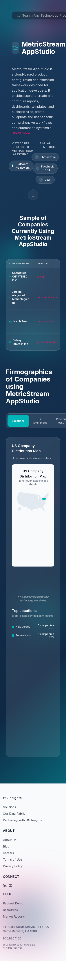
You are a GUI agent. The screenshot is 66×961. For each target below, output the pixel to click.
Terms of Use (12, 859)
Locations (18, 420)
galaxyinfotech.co (47, 342)
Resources (10, 910)
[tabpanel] (33, 597)
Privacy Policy (13, 866)
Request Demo (13, 903)
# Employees (40, 420)
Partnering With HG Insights (22, 820)
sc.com (41, 276)
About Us (9, 840)
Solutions (9, 807)
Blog (6, 846)
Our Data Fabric (14, 813)
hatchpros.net (45, 321)
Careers (8, 853)
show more (21, 133)
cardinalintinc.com (47, 297)
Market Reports (14, 916)
